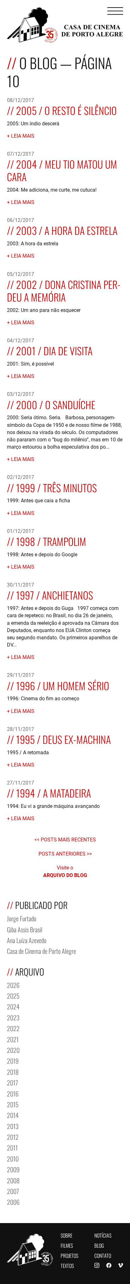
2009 (13, 1169)
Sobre (66, 1235)
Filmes (67, 1245)
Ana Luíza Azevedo (26, 940)
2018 (13, 1071)
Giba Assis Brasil (24, 929)
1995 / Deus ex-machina (63, 738)
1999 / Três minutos (56, 487)
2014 (13, 1115)
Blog (99, 1245)
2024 (13, 1006)
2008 (13, 1180)
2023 (13, 1017)
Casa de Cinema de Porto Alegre (41, 950)
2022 (13, 1028)
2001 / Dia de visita (54, 350)
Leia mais (22, 135)
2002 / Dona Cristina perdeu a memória (64, 290)
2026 (13, 984)
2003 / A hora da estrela (66, 229)
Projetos (69, 1255)
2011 (12, 1147)
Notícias (102, 1235)
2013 (13, 1126)
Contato (102, 1255)
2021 (13, 1039)
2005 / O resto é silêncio (66, 109)
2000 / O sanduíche (55, 404)
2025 (13, 995)
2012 (13, 1136)
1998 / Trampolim (51, 540)
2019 (13, 1060)
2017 (12, 1082)
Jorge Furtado (21, 918)
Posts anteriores (62, 853)
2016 (13, 1093)
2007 (13, 1191)
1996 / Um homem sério (62, 685)
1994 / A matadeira (53, 792)
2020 (13, 1049)
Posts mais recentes (68, 839)
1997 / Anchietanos (54, 594)
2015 (13, 1104)
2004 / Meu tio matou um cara (62, 170)
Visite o (65, 871)
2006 (13, 1201)
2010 (13, 1158)
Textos (67, 1265)
